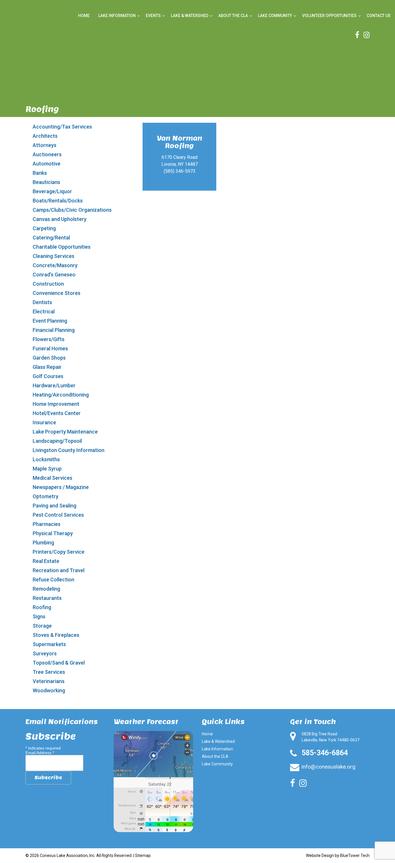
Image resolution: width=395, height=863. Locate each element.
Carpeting (44, 228)
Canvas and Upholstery (59, 219)
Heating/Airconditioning (61, 395)
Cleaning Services (53, 256)
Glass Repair (47, 367)
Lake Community (275, 15)
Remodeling (46, 589)
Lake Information (117, 15)
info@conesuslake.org (328, 766)
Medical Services (52, 478)
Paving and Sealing (54, 506)
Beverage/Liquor (52, 191)
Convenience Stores (56, 293)
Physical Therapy (53, 533)
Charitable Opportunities (62, 247)
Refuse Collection (53, 579)
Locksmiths (46, 459)
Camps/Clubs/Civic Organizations (72, 210)
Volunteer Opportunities (329, 15)
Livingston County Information (68, 450)
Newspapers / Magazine (61, 487)
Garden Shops (49, 358)
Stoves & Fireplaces (56, 635)
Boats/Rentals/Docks (58, 201)
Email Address (39, 752)
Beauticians (46, 182)
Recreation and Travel (58, 570)
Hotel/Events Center (57, 413)
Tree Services (49, 672)
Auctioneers (47, 154)
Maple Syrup (47, 469)
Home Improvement (56, 404)
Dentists (42, 302)
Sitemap (143, 855)
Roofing (42, 607)
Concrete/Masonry (55, 265)
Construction (48, 284)
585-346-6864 (325, 753)
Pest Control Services (58, 515)
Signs (39, 616)
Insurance (44, 422)
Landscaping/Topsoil (57, 441)
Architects (45, 136)
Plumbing (43, 543)
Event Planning (50, 321)
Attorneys (44, 145)
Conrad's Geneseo (54, 274)
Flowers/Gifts (48, 339)
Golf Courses (48, 376)
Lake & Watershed (189, 15)
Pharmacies (46, 524)
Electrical (44, 311)
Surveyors (45, 653)
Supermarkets (49, 644)
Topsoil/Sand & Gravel (59, 663)
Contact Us (379, 15)
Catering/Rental (51, 238)
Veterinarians (48, 681)
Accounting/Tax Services (62, 127)
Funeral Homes (50, 348)
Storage (42, 626)
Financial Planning (54, 330)
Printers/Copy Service (58, 552)
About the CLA (233, 15)
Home (84, 15)
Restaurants (47, 598)
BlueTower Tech (355, 855)
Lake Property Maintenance (65, 432)
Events (153, 15)
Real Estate (46, 561)
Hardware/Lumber (54, 385)
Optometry (45, 496)
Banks (40, 173)
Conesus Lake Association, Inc (67, 855)
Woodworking (49, 690)
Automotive (46, 164)
